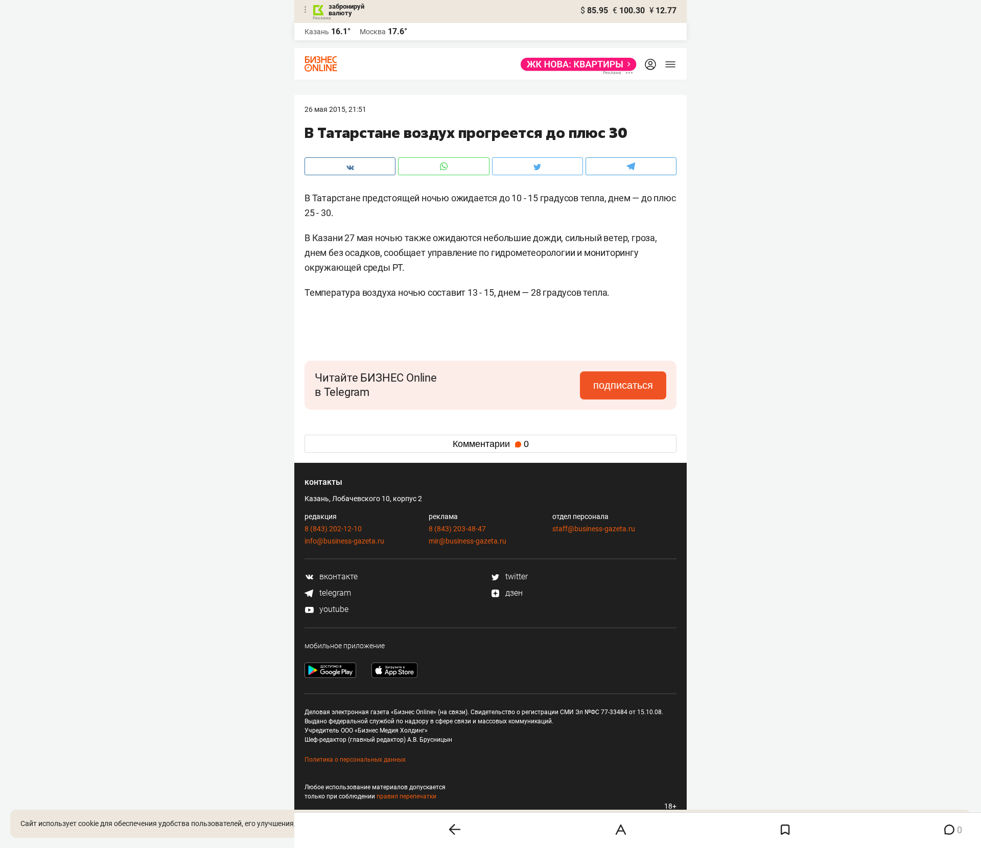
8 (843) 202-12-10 (333, 529)
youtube (332, 609)
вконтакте (337, 576)
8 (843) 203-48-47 (457, 529)
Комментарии (491, 444)
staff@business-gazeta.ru (593, 529)
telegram (334, 593)
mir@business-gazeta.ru (467, 541)
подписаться (623, 385)
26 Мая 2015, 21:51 (335, 109)
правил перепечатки (406, 796)
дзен (513, 593)
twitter (515, 576)
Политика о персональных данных (355, 759)
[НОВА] (576, 64)
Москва (373, 32)
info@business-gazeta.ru (344, 541)
